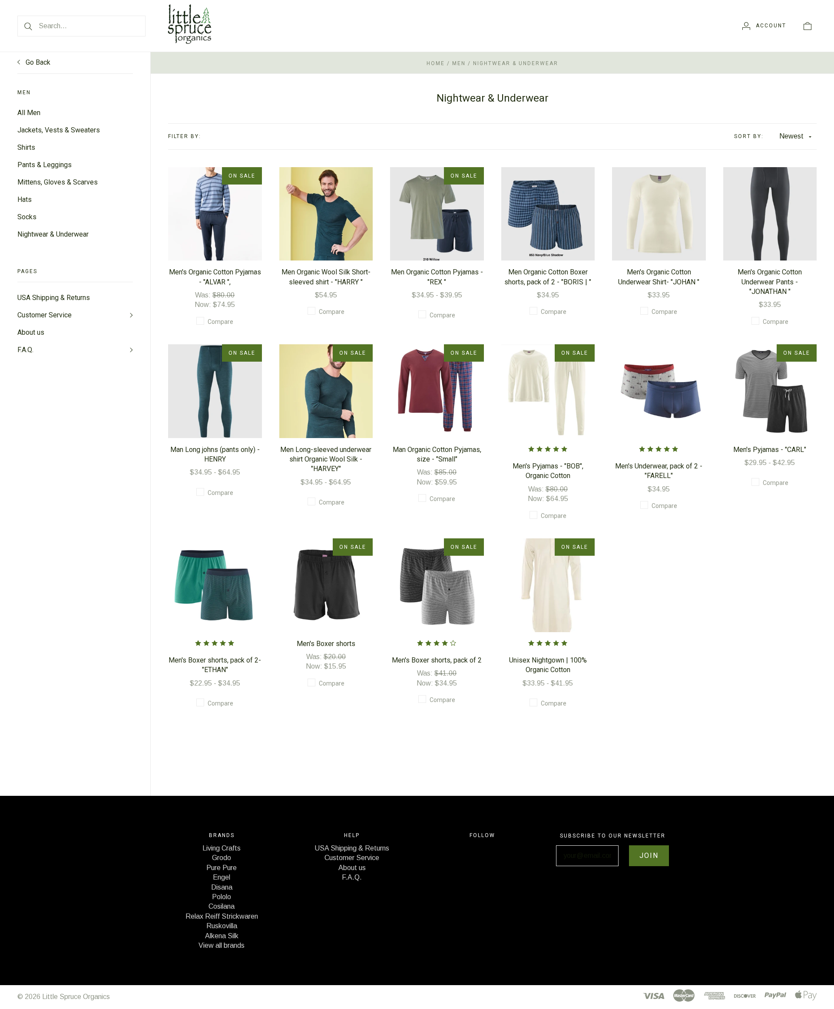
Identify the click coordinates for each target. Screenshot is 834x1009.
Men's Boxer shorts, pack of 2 (437, 660)
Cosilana (221, 906)
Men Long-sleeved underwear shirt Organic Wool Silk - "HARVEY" (325, 459)
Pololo (221, 896)
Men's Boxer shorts (326, 644)
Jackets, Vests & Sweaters (58, 130)
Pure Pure (221, 867)
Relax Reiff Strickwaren (221, 916)
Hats (24, 199)
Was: (203, 295)
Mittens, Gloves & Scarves (57, 182)
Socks (26, 217)
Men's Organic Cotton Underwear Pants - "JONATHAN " (770, 282)
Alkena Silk (221, 936)
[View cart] (807, 25)
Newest (791, 136)
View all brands (222, 945)
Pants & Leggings (44, 165)
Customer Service (44, 315)
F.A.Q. (25, 350)
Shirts (26, 147)
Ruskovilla (221, 926)
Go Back (37, 62)
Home (436, 63)
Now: (204, 304)
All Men (28, 113)
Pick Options (215, 200)
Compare (220, 321)
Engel (221, 877)
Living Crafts (221, 848)
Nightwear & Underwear (53, 234)
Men (459, 63)
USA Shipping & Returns (53, 297)
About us (30, 332)
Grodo (221, 857)
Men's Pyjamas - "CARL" (769, 449)
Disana (221, 887)
